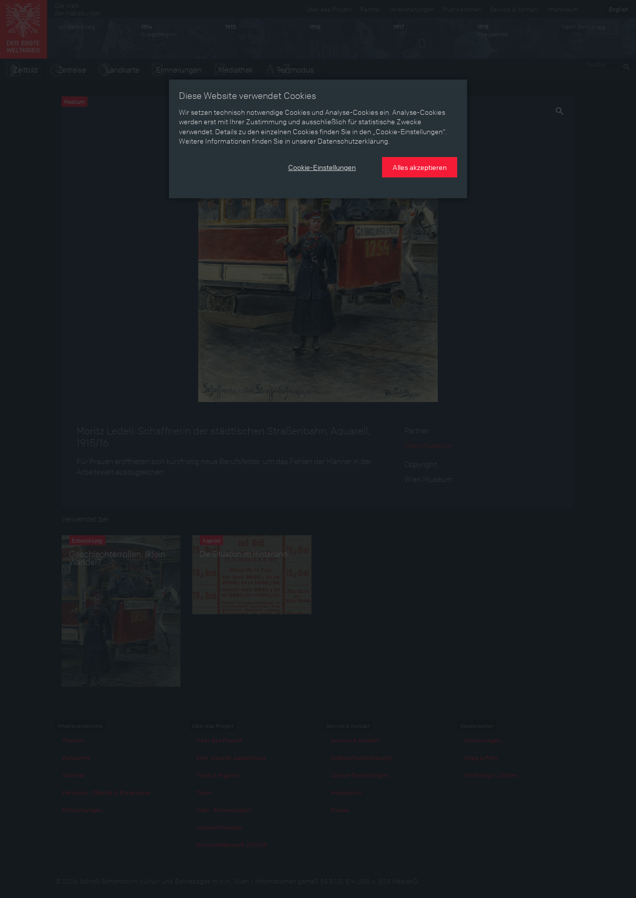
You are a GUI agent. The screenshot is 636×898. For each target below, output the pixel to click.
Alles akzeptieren (420, 167)
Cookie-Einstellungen (322, 167)
